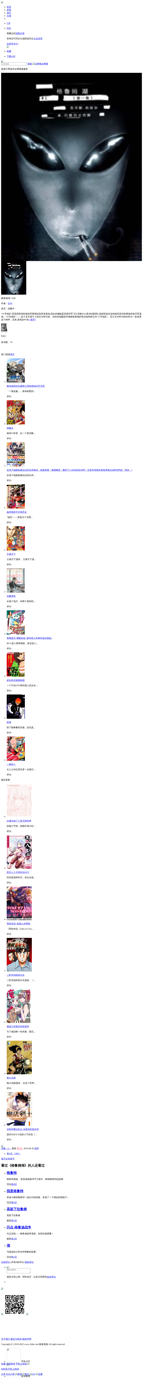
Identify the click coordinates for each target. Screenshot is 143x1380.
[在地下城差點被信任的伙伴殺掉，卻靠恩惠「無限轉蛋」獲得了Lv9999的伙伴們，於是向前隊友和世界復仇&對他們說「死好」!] (16, 466)
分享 (3, 1374)
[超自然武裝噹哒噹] (16, 676)
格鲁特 (12, 1173)
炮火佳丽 (11, 1078)
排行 (9, 13)
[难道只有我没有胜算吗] (18, 1022)
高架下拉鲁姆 (17, 1209)
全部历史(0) (12, 44)
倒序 (36, 1148)
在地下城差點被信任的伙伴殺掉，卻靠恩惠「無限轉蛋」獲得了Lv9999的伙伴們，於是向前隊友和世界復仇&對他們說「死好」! (69, 470)
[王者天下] (16, 550)
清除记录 (20, 33)
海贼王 (10, 428)
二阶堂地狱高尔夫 (16, 975)
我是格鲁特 (15, 1191)
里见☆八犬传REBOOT (18, 872)
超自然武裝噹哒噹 (16, 680)
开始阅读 (10, 1364)
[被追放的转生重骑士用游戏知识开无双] (16, 382)
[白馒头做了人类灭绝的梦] (19, 816)
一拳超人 (11, 764)
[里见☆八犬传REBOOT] (19, 868)
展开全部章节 (8, 1159)
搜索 (30, 64)
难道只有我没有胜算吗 (18, 1026)
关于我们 (5, 1339)
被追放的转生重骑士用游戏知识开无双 (26, 386)
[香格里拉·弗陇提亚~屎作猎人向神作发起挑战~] (16, 634)
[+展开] (32, 319)
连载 (6, 1148)
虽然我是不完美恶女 (17, 512)
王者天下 (11, 554)
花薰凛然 (11, 596)
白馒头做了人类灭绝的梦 (19, 821)
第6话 (14, 1184)
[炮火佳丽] (19, 1073)
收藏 (3, 1364)
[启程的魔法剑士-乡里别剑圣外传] (19, 1125)
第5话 (14, 1202)
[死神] (16, 718)
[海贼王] (16, 424)
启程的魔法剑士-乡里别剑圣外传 (23, 1129)
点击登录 (38, 38)
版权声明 (26, 1339)
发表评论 (51, 1277)
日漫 (9, 16)
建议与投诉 (16, 1339)
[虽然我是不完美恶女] (16, 508)
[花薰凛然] (16, 592)
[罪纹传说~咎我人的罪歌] (19, 919)
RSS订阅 (10, 1374)
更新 (9, 10)
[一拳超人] (16, 760)
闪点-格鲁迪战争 (19, 1227)
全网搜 (44, 64)
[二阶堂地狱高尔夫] (19, 971)
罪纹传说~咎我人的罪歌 (18, 923)
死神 (9, 722)
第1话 (20, 1148)
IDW (10, 303)
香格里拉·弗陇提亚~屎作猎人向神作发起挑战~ (29, 638)
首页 (9, 7)
